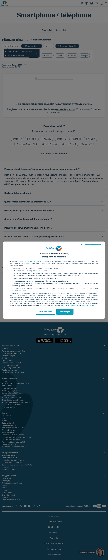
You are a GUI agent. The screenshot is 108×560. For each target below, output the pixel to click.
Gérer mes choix (45, 312)
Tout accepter (65, 312)
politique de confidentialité (70, 305)
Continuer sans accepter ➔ (92, 245)
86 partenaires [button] (35, 261)
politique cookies (88, 305)
